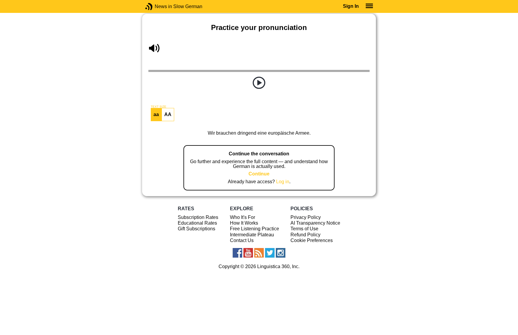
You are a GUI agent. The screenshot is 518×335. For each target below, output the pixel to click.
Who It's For (242, 217)
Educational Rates (197, 223)
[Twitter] (270, 253)
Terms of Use (304, 228)
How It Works (244, 223)
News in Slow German (158, 6)
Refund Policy (305, 234)
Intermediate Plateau (252, 234)
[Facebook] (237, 253)
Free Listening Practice (254, 228)
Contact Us (242, 240)
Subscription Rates (198, 217)
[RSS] (259, 253)
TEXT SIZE (158, 106)
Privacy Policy (305, 217)
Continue (259, 173)
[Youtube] (248, 253)
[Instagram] (280, 253)
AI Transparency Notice (315, 223)
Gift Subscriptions (196, 228)
